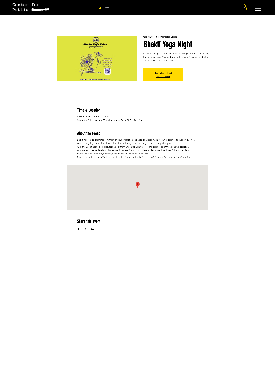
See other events (163, 76)
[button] (244, 7)
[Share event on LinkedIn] (92, 229)
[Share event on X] (85, 229)
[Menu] (258, 8)
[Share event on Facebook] (78, 229)
